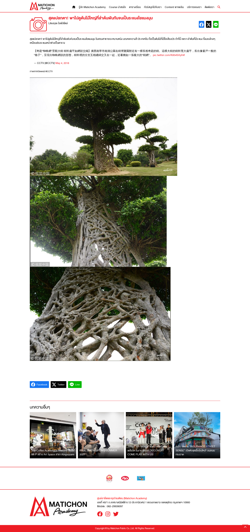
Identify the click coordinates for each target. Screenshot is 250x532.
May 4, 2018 (62, 63)
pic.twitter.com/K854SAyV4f (169, 55)
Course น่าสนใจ (117, 7)
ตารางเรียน (135, 7)
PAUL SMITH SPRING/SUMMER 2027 (98, 452)
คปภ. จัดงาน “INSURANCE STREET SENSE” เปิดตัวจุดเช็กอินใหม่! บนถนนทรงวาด (195, 450)
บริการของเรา (194, 7)
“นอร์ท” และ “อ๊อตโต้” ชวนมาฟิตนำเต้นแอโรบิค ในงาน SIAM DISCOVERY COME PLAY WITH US (147, 450)
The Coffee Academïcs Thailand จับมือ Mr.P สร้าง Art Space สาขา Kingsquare (52, 452)
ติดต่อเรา (209, 7)
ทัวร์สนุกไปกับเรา (152, 7)
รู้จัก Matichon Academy (92, 7)
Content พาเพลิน (174, 7)
